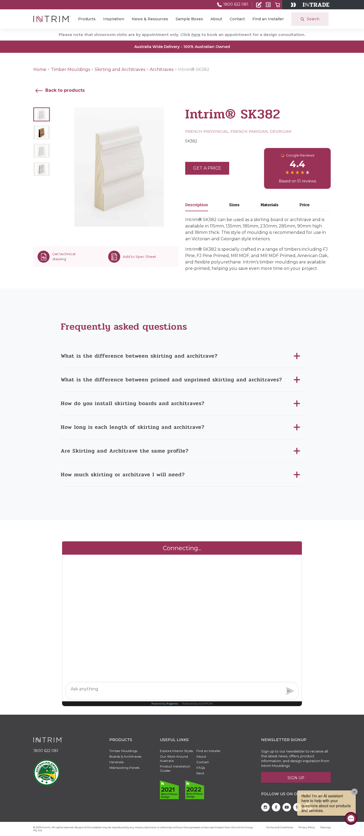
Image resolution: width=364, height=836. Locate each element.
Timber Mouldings (70, 69)
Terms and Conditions (279, 827)
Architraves (161, 69)
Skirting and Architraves (120, 69)
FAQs (200, 768)
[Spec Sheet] (268, 4)
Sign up (296, 777)
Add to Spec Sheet (139, 256)
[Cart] (277, 4)
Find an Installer (268, 19)
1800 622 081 (235, 4)
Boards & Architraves (125, 756)
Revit (200, 773)
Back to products (64, 90)
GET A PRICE (207, 168)
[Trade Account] (259, 4)
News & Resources (150, 19)
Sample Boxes (189, 19)
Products (87, 19)
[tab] (207, 206)
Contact (237, 19)
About (216, 19)
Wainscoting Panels (124, 768)
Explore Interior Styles (176, 751)
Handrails (116, 762)
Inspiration (113, 19)
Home (39, 69)
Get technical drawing (63, 256)
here (195, 34)
